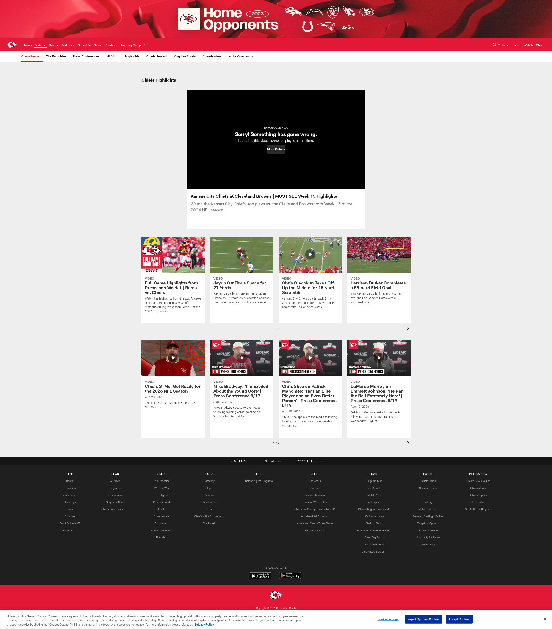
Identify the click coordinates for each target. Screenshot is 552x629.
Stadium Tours (374, 523)
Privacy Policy (204, 624)
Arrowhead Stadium (374, 551)
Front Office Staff (70, 523)
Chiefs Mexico (478, 487)
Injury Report (70, 495)
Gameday (209, 480)
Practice (209, 495)
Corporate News (115, 501)
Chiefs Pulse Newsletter (115, 509)
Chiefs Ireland (478, 501)
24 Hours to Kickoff (161, 530)
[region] (276, 619)
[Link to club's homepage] (12, 44)
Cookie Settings (388, 619)
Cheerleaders (161, 516)
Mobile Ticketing (428, 509)
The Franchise (161, 480)
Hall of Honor (69, 530)
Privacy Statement (315, 495)
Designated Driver (374, 544)
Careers (314, 487)
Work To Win (161, 487)
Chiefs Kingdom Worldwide (374, 509)
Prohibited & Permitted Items (374, 530)
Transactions (70, 487)
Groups (428, 495)
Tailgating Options (428, 523)
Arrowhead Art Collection (314, 516)
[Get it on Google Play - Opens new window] (290, 577)
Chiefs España (478, 495)
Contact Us (315, 480)
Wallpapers (374, 501)
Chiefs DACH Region (478, 480)
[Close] (545, 619)
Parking (427, 501)
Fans (209, 509)
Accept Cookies (459, 619)
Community (162, 523)
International (115, 495)
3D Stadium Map (374, 516)
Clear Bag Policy (374, 537)
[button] (276, 149)
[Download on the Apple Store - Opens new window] (260, 576)
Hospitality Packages (428, 537)
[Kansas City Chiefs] (276, 595)
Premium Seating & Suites (427, 516)
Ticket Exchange (428, 544)
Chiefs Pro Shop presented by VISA (315, 509)
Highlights (162, 495)
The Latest (162, 537)
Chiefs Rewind (161, 501)
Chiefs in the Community (209, 516)
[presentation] (409, 329)
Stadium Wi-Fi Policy (315, 501)
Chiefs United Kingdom (478, 509)
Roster (70, 480)
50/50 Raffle (374, 487)
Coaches (70, 516)
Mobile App (374, 495)
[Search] (494, 45)
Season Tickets (428, 487)
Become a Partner (315, 530)
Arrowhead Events (427, 530)
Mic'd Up (161, 509)
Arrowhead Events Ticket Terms (315, 523)
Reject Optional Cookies (424, 619)
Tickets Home (428, 480)
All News (115, 480)
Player (209, 487)
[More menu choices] (146, 45)
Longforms (115, 487)
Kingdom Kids (374, 480)
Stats (70, 509)
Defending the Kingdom (259, 480)
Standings (70, 501)
